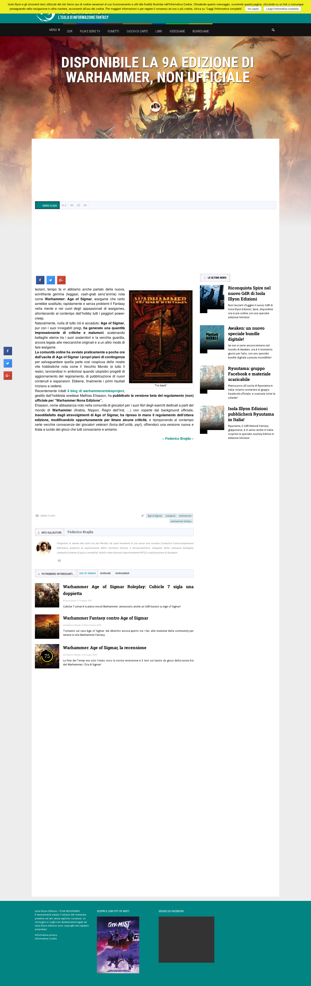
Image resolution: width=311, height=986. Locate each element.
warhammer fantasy (181, 521)
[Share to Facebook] (40, 283)
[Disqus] (114, 733)
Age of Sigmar (155, 515)
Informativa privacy (46, 934)
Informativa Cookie (46, 938)
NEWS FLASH (47, 515)
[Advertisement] (155, 170)
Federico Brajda (142, 117)
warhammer (185, 515)
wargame (170, 515)
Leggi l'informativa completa (282, 8)
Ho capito (253, 8)
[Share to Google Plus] (61, 283)
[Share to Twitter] (51, 283)
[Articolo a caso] (78, 205)
